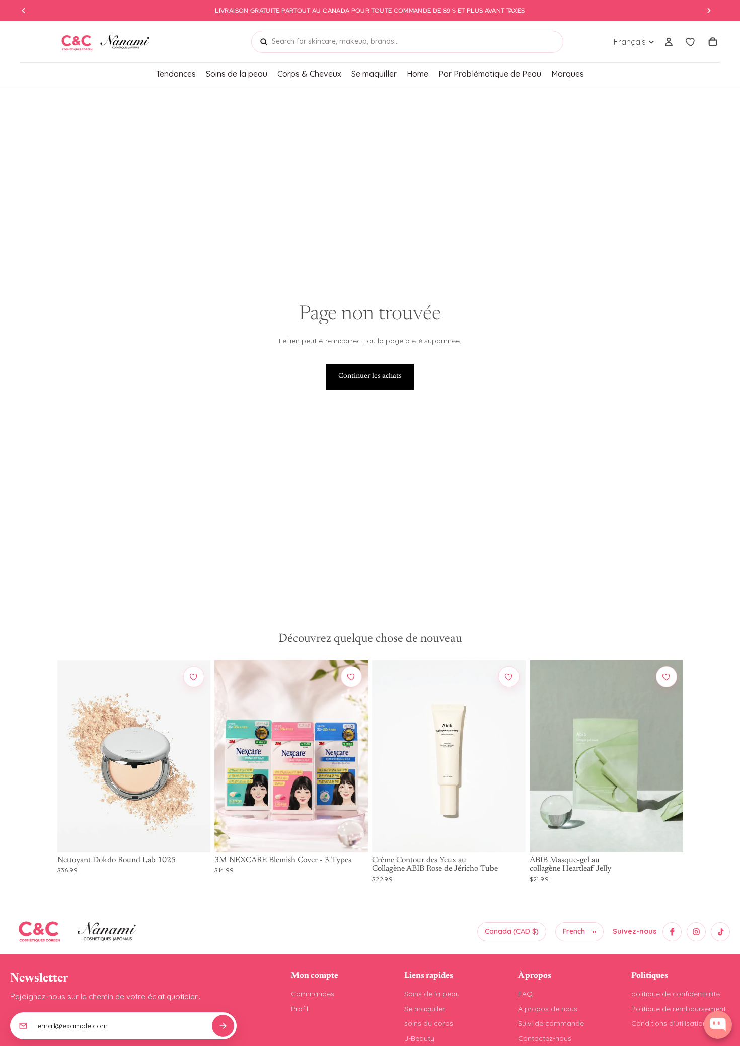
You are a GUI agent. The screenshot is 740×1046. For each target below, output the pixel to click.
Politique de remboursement (678, 1008)
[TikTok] (720, 931)
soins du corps (428, 1023)
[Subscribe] (223, 1026)
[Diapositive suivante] (195, 756)
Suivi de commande (551, 1023)
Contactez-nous (544, 1038)
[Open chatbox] (718, 1025)
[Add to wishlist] (193, 676)
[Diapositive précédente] (72, 756)
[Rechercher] (264, 42)
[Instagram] (696, 931)
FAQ (525, 993)
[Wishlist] (691, 42)
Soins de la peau (432, 993)
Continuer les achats (370, 376)
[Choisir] (193, 834)
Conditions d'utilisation (669, 1023)
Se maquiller (424, 1008)
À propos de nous (547, 1008)
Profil (299, 1008)
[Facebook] (672, 931)
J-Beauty (419, 1038)
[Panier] (713, 42)
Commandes (312, 993)
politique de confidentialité (675, 993)
